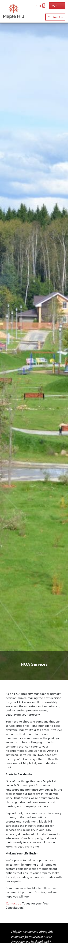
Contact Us (55, 17)
